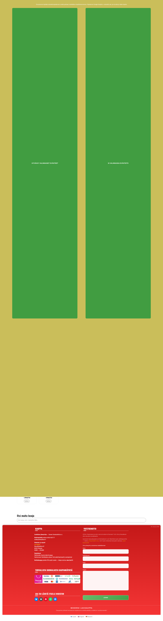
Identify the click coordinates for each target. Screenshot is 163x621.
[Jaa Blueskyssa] (36, 599)
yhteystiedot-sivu (93, 540)
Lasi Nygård (37, 544)
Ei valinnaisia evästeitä (118, 163)
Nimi (84, 548)
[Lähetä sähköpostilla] (41, 599)
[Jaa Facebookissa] (55, 599)
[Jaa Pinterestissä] (46, 599)
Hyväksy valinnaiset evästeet (45, 163)
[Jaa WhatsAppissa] (50, 599)
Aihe (84, 562)
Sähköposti (86, 555)
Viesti (84, 570)
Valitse (27, 501)
